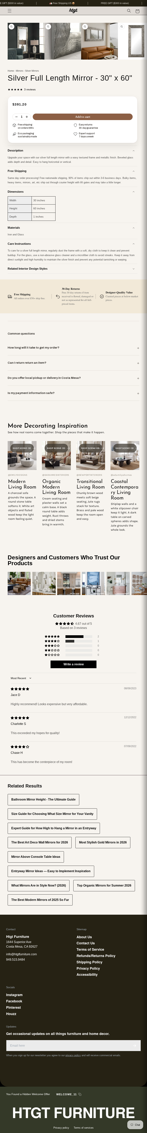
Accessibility (87, 974)
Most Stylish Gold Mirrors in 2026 (103, 842)
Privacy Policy (88, 968)
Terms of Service (90, 949)
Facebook (14, 1001)
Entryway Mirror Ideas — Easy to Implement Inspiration (51, 871)
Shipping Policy (89, 961)
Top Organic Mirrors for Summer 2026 (104, 885)
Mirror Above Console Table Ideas (35, 856)
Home (11, 71)
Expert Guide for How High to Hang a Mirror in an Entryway (53, 828)
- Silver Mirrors (31, 71)
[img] (20, 689)
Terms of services (84, 1127)
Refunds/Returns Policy (96, 955)
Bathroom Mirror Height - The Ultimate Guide (43, 799)
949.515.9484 (15, 959)
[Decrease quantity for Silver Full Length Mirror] (16, 117)
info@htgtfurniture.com (21, 954)
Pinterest (13, 1007)
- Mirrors (19, 71)
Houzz (11, 1013)
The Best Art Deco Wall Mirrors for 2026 (39, 842)
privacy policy (73, 1055)
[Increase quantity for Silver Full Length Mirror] (26, 117)
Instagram (14, 994)
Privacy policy (61, 1127)
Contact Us (86, 943)
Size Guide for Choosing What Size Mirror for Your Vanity (52, 813)
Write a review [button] (74, 664)
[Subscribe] (134, 1045)
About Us (84, 936)
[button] (9, 11)
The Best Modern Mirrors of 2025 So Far (40, 899)
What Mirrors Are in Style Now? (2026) (38, 885)
